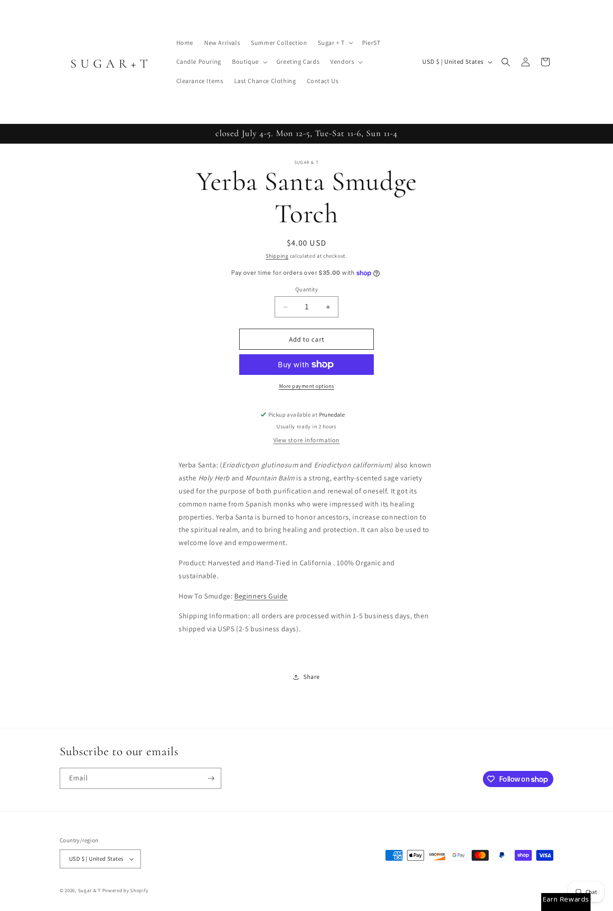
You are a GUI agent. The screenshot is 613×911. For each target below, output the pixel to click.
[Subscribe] (211, 778)
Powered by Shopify (125, 890)
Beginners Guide (261, 596)
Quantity (306, 289)
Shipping (277, 255)
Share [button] (311, 677)
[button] (334, 42)
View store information (306, 440)
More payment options (306, 386)
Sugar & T (89, 890)
